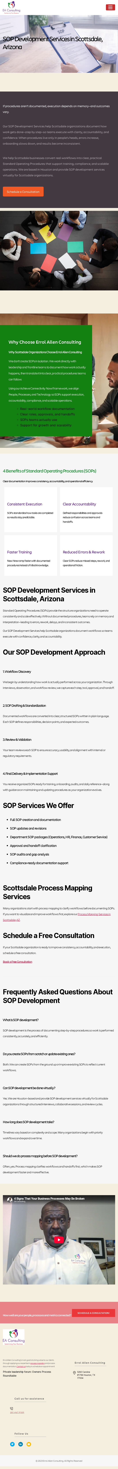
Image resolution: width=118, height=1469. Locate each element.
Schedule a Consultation (23, 191)
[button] (110, 7)
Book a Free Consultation (17, 961)
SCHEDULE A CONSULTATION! (94, 1312)
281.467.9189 (17, 1412)
